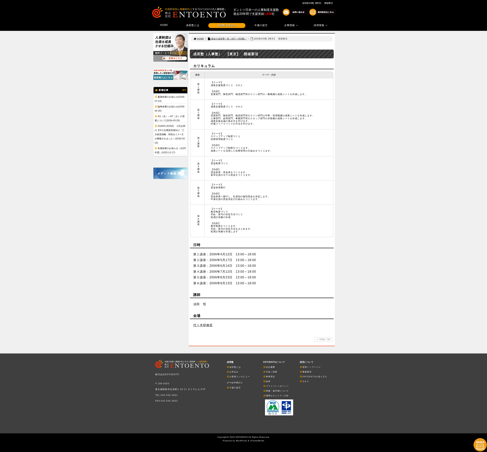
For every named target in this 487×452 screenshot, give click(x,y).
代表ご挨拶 (271, 372)
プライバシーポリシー (277, 386)
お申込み (234, 372)
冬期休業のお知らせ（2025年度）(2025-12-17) (170, 150)
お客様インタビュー (239, 376)
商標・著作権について (277, 391)
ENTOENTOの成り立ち (314, 376)
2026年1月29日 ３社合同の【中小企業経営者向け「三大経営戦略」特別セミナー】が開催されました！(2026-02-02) (170, 134)
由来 (268, 381)
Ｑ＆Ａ (305, 381)
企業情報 (289, 25)
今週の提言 (261, 25)
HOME (164, 25)
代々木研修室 (203, 325)
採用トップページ (311, 367)
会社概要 (270, 367)
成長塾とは (192, 25)
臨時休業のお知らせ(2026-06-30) (170, 108)
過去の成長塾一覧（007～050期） (229, 39)
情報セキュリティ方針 (277, 396)
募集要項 (307, 372)
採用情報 (319, 25)
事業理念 (270, 376)
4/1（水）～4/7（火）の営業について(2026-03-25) (170, 118)
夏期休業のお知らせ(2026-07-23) (170, 99)
